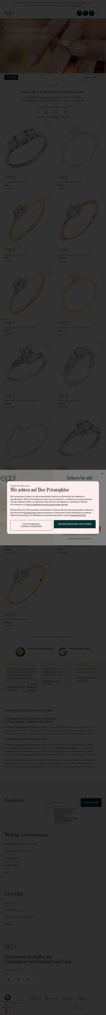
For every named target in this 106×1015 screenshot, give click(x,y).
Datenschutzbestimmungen (79, 538)
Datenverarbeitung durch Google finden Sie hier (47, 505)
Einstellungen (30, 513)
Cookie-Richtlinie (78, 515)
